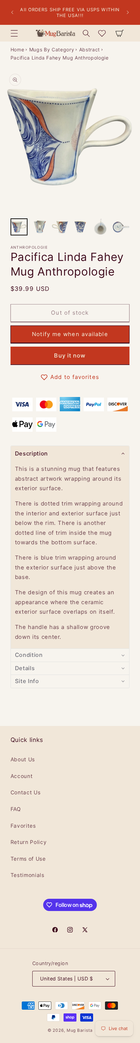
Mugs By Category (51, 49)
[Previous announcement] (12, 12)
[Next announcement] (127, 12)
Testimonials (28, 875)
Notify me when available (70, 334)
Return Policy (29, 842)
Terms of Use (28, 859)
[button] (14, 33)
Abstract (89, 49)
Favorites (23, 826)
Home (17, 49)
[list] (70, 142)
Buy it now (70, 355)
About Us (23, 759)
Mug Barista (79, 1030)
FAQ (16, 809)
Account (22, 776)
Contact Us (26, 792)
